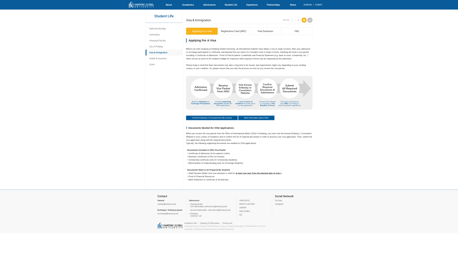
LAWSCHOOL (244, 200)
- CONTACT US (195, 216)
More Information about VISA (256, 118)
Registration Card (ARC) (233, 31)
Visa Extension (265, 31)
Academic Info (191, 223)
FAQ (297, 31)
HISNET (319, 4)
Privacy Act (227, 223)
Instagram (279, 204)
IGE (240, 215)
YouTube (278, 200)
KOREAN (308, 4)
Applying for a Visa (202, 31)
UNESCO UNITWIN (247, 204)
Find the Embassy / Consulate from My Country (212, 118)
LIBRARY (243, 208)
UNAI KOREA (244, 211)
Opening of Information (209, 223)
